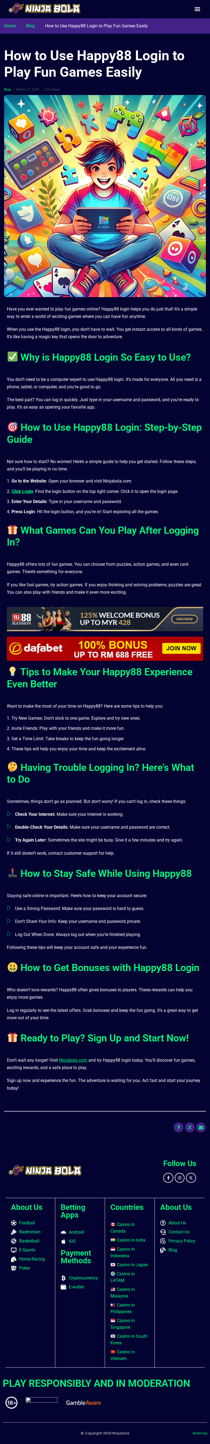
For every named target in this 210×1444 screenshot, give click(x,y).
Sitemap (199, 1433)
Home (10, 25)
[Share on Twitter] (190, 1127)
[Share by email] (201, 1127)
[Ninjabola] (44, 8)
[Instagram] (180, 1178)
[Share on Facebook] (178, 1127)
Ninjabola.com (73, 1060)
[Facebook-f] (168, 1178)
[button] (197, 9)
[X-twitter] (191, 1178)
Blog (30, 25)
